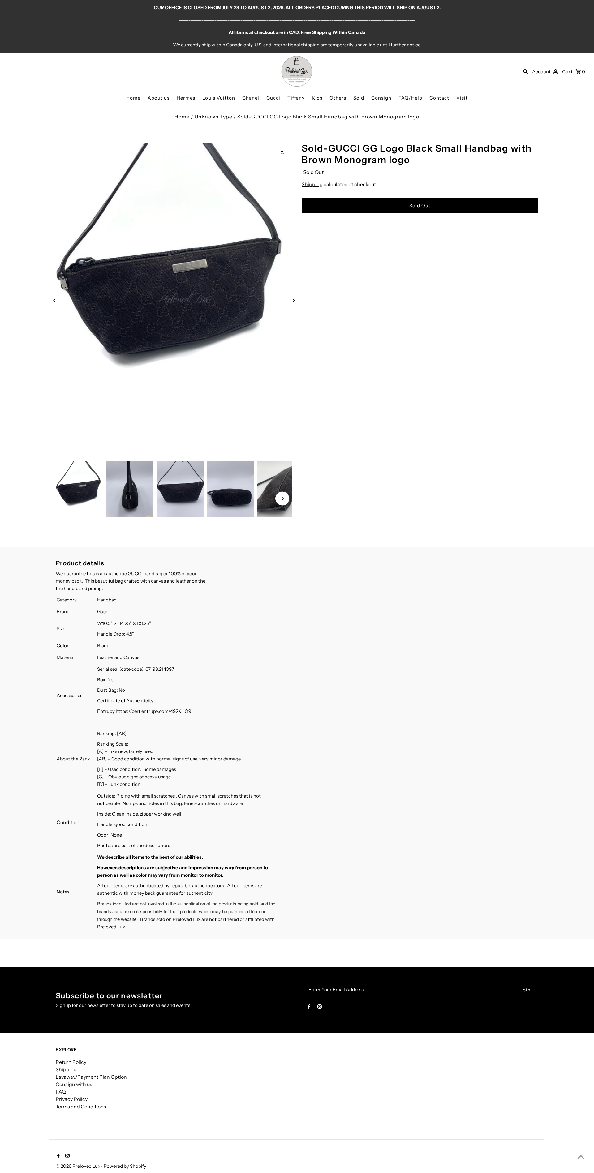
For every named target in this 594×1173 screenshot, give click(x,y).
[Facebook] (309, 1008)
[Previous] (55, 300)
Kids (317, 98)
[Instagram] (319, 1008)
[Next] (293, 300)
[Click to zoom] (282, 153)
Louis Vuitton (218, 98)
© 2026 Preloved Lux (78, 1166)
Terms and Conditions (81, 1106)
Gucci (273, 98)
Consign (381, 98)
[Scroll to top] (581, 1157)
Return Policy (71, 1062)
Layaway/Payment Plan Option (91, 1077)
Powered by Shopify (125, 1166)
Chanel (250, 98)
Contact (439, 98)
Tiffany (296, 98)
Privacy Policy (72, 1099)
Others (337, 98)
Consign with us (74, 1084)
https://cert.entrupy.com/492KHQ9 (153, 711)
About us (159, 98)
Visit (462, 98)
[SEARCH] (526, 71)
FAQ (61, 1092)
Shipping (312, 184)
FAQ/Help (410, 98)
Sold (358, 98)
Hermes (186, 98)
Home (133, 98)
